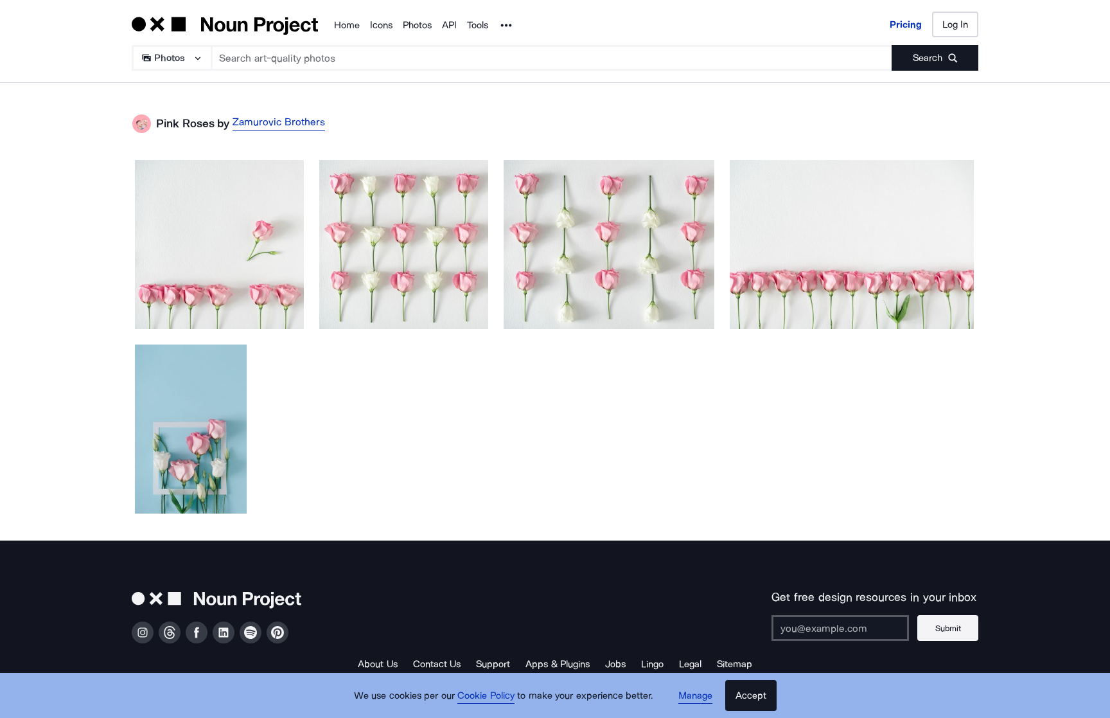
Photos (417, 25)
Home (347, 25)
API (449, 25)
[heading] (219, 244)
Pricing (906, 24)
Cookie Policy (486, 695)
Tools (477, 25)
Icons (381, 25)
